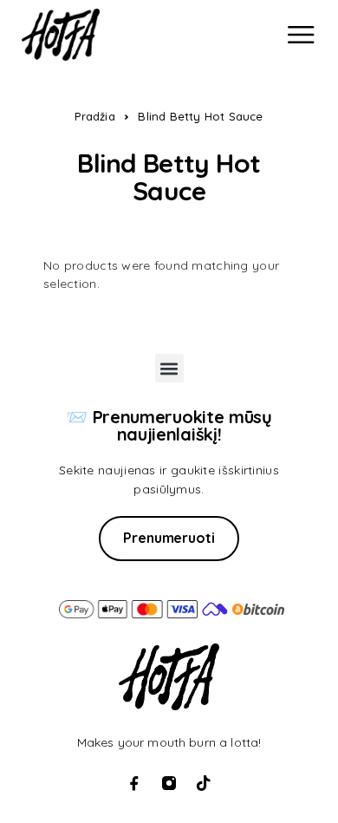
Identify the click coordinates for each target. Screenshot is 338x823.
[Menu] (300, 35)
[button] (169, 368)
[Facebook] (134, 783)
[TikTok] (203, 783)
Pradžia (94, 116)
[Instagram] (169, 783)
